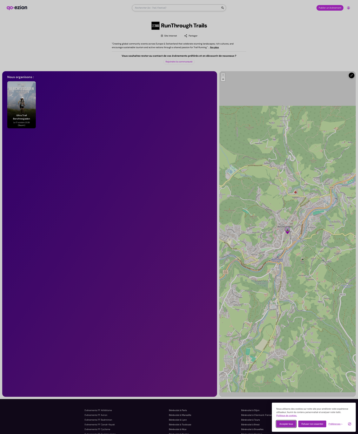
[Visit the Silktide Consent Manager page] (349, 424)
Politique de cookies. (286, 415)
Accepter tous (286, 423)
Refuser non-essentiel (312, 423)
